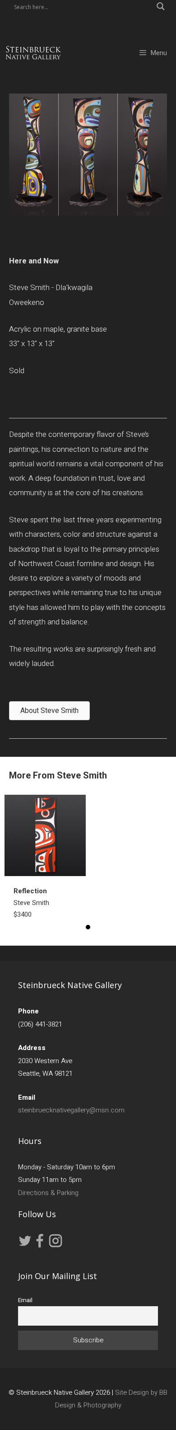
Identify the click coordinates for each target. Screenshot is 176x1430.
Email (25, 1300)
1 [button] (88, 927)
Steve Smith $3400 (31, 902)
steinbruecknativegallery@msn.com (71, 1110)
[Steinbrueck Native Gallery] (33, 53)
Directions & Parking (48, 1193)
